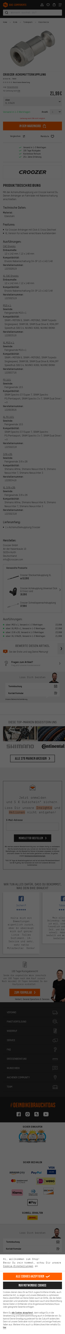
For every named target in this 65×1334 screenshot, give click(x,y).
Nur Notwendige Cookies (32, 1285)
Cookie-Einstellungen (18, 1266)
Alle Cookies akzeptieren (30, 1276)
